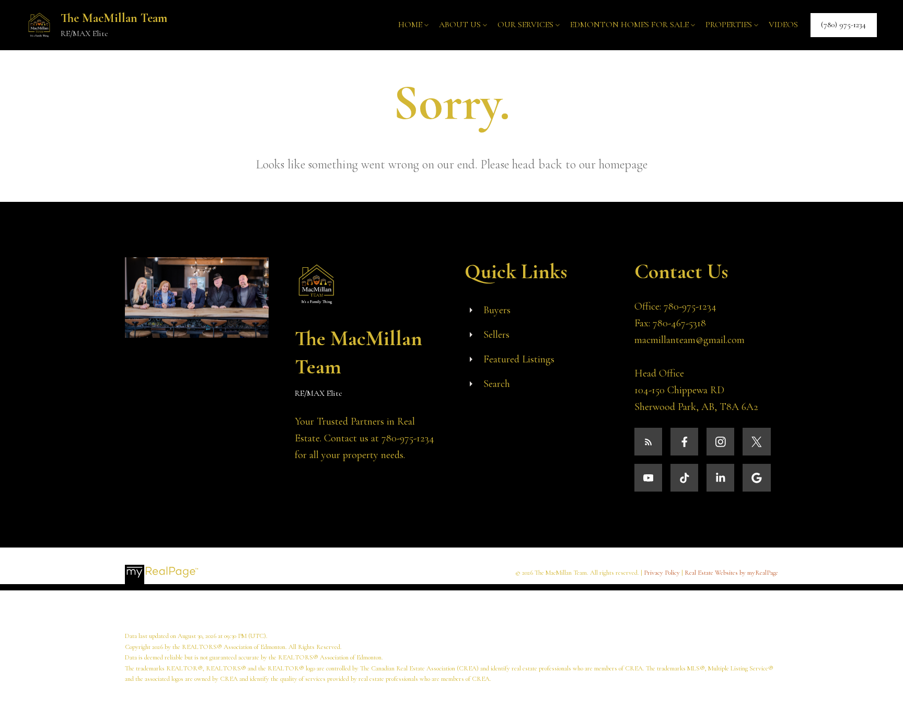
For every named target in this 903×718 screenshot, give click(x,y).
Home (410, 24)
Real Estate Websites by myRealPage (731, 572)
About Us (460, 24)
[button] (844, 25)
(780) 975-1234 (843, 25)
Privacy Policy (662, 572)
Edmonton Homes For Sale (629, 24)
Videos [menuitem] (783, 24)
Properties (728, 24)
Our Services (525, 24)
